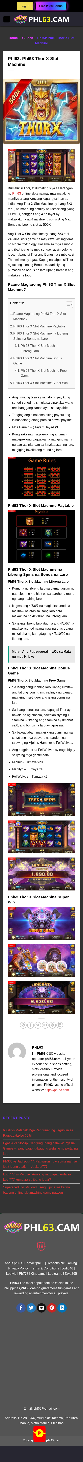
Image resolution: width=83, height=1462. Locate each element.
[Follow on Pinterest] (52, 1308)
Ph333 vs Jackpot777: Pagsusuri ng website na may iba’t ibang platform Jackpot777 (40, 1164)
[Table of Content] (69, 305)
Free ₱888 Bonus (50, 6)
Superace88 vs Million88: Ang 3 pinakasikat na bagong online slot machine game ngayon (36, 1190)
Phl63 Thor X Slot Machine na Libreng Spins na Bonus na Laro (40, 336)
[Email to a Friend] (45, 1025)
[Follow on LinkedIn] (62, 1308)
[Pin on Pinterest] (52, 1025)
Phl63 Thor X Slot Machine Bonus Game (37, 361)
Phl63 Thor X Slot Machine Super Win (40, 383)
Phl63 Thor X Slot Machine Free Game (44, 373)
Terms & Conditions (45, 1268)
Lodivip (11, 1273)
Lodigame (55, 1273)
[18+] (41, 1246)
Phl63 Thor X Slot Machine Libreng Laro (40, 348)
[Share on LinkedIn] (59, 1025)
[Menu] (6, 19)
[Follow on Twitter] (31, 1308)
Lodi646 (67, 1268)
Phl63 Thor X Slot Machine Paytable (39, 326)
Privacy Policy (18, 1268)
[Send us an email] (41, 1308)
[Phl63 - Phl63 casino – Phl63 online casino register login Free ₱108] (41, 19)
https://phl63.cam (57, 1090)
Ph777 (23, 1273)
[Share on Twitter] (37, 1025)
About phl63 (13, 1263)
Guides (27, 38)
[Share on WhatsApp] (23, 1025)
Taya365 (71, 1273)
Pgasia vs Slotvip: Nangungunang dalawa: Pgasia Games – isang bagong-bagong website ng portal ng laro (40, 1148)
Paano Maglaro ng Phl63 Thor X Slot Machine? (39, 316)
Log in (25, 6)
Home (13, 38)
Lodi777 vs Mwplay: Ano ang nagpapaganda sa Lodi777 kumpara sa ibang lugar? (37, 1177)
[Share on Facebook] (30, 1025)
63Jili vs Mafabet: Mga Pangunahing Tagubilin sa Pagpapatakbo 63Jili (38, 1133)
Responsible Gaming (62, 1263)
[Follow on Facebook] (21, 1308)
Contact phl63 (34, 1263)
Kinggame (38, 1273)
